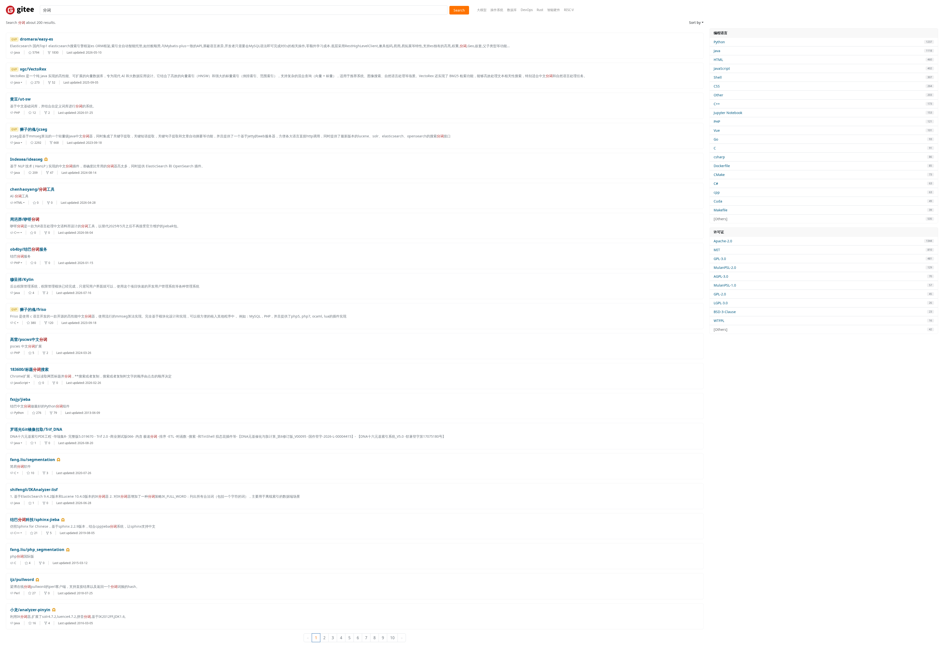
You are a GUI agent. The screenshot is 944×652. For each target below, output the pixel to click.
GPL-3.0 (720, 258)
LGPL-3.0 (721, 303)
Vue (717, 130)
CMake (719, 174)
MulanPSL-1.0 (725, 285)
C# (716, 183)
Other (718, 95)
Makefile (720, 210)
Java (717, 50)
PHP (717, 121)
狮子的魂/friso (33, 309)
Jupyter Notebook (728, 112)
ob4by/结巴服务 (28, 249)
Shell (718, 77)
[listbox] (20, 82)
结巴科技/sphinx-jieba (34, 519)
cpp (717, 192)
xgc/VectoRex (33, 69)
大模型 (482, 10)
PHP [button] (17, 263)
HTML (718, 59)
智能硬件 (553, 10)
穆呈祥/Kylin (22, 279)
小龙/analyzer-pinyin (30, 610)
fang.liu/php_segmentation (37, 549)
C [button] (15, 323)
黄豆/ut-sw (20, 99)
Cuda (718, 201)
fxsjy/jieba (20, 399)
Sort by (695, 22)
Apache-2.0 (723, 241)
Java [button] (17, 82)
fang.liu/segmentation (32, 459)
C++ (717, 103)
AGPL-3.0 (721, 276)
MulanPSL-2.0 (725, 267)
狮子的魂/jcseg (33, 129)
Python (719, 42)
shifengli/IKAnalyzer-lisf (34, 489)
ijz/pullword (22, 579)
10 (392, 637)
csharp (719, 157)
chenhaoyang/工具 (32, 189)
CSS (717, 86)
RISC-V (569, 10)
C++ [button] (17, 233)
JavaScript (722, 68)
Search (459, 10)
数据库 (512, 10)
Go (716, 139)
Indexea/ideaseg (26, 159)
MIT (717, 249)
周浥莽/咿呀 (24, 219)
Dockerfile (722, 165)
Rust (540, 10)
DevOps (527, 10)
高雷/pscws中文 (28, 339)
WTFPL (719, 320)
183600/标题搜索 (29, 369)
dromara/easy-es (36, 39)
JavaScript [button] (21, 383)
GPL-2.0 (720, 294)
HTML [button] (18, 203)
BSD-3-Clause (725, 311)
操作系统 (496, 10)
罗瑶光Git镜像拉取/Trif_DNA (36, 429)
